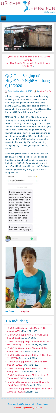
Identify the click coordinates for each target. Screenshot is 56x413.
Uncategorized (24, 311)
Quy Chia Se (45, 91)
